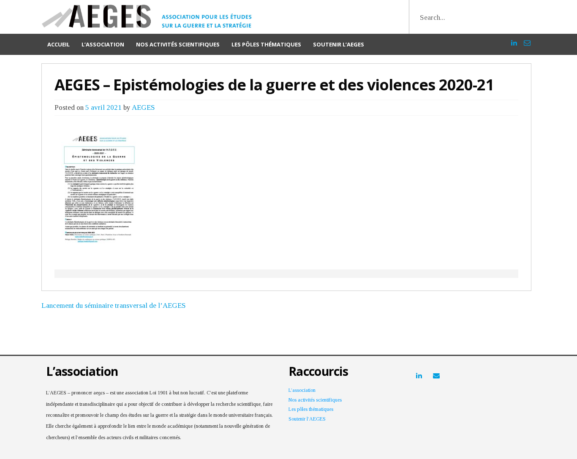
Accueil (58, 44)
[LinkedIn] (514, 39)
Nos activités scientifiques (178, 44)
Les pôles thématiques (266, 44)
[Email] (527, 39)
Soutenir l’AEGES (338, 44)
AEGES (143, 107)
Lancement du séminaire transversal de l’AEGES (113, 305)
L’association (103, 44)
